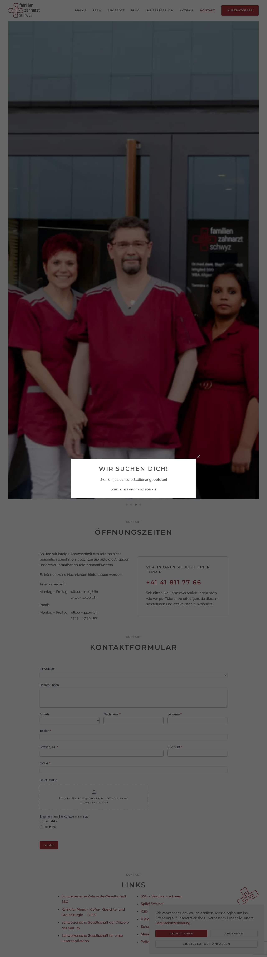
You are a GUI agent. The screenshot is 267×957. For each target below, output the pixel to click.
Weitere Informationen (133, 489)
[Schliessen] (198, 456)
